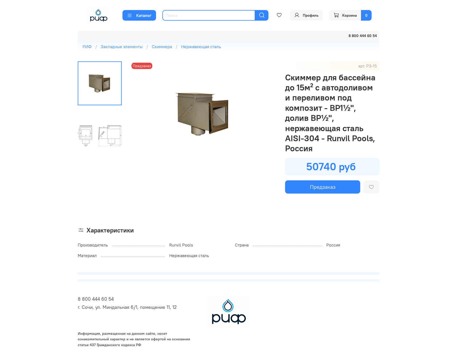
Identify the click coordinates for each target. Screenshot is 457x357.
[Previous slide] (140, 113)
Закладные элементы (122, 46)
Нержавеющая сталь (201, 46)
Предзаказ (323, 187)
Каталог (144, 15)
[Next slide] (266, 113)
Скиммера (162, 46)
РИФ (87, 46)
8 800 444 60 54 (96, 299)
